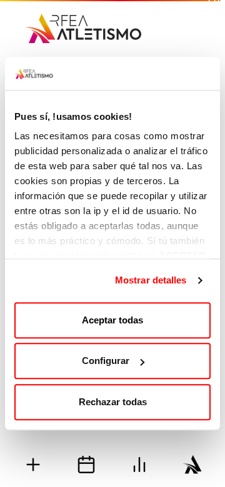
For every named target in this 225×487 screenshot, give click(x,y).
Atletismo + (32, 464)
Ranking (139, 464)
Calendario (85, 464)
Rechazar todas (113, 401)
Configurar (105, 360)
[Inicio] (83, 24)
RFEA (192, 464)
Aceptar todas (112, 320)
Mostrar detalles (151, 280)
